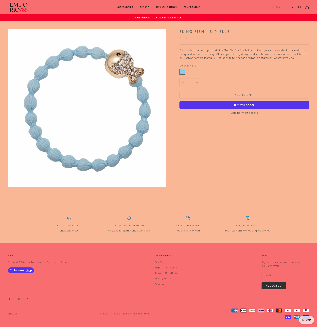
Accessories (125, 7)
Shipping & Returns (166, 267)
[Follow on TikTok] (26, 299)
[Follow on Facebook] (9, 299)
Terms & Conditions (166, 273)
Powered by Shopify (138, 313)
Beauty (144, 7)
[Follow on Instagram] (18, 299)
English (277, 7)
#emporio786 (192, 7)
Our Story (160, 262)
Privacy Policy (163, 278)
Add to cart (244, 95)
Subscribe (273, 285)
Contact (160, 284)
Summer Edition (166, 7)
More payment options (244, 113)
